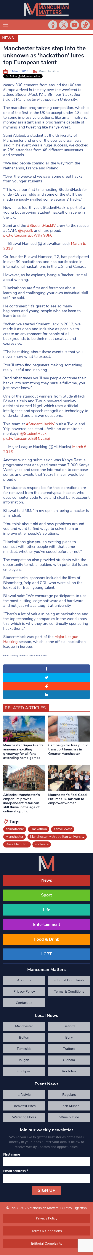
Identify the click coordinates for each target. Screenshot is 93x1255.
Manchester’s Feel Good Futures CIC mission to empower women (67, 798)
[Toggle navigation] (5, 24)
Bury (69, 1037)
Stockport (24, 1071)
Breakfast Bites (24, 1106)
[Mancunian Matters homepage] (46, 9)
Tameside (24, 1048)
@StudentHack (33, 433)
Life (46, 910)
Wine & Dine (69, 1117)
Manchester (14, 836)
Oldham (69, 1060)
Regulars (69, 1094)
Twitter (63, 24)
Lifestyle (24, 1094)
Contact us (24, 1002)
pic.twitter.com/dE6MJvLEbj (26, 438)
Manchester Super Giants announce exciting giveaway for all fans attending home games (23, 751)
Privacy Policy (24, 991)
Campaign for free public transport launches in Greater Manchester (68, 749)
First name (11, 1154)
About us (24, 980)
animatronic (15, 829)
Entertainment (46, 924)
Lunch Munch (69, 1106)
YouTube (74, 24)
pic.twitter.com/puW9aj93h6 (28, 235)
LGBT (46, 954)
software (41, 844)
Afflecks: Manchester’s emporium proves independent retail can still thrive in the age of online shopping (21, 803)
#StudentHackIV (41, 225)
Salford (69, 1026)
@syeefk (25, 230)
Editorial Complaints (69, 980)
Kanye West (62, 829)
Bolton (24, 1037)
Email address (15, 1171)
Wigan (24, 1060)
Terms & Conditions (69, 991)
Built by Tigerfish (73, 1208)
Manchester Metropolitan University (57, 836)
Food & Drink (46, 939)
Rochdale (69, 1071)
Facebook (52, 24)
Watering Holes (24, 1117)
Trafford (69, 1048)
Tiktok (85, 24)
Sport (46, 895)
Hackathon (38, 829)
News (8, 38)
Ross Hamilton (49, 71)
